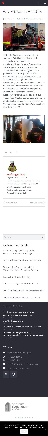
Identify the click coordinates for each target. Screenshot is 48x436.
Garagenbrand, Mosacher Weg (16, 277)
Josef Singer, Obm (16, 174)
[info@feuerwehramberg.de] (5, 352)
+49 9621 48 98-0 (14, 357)
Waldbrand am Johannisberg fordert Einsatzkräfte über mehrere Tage (19, 313)
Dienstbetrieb (24, 19)
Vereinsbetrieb (37, 19)
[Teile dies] (11, 152)
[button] (39, 3)
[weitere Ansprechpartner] (5, 368)
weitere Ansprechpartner (18, 368)
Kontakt (7, 346)
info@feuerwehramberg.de (19, 352)
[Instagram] (13, 374)
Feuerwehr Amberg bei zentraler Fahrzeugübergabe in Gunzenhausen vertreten (23, 334)
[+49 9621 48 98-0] (5, 357)
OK (24, 431)
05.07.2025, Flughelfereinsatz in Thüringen (21, 297)
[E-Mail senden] (5, 152)
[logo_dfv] (24, 407)
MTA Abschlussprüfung (13, 321)
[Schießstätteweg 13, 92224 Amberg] (5, 364)
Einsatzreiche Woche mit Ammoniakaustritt (22, 260)
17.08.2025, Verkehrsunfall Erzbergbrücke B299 (23, 290)
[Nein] (45, 429)
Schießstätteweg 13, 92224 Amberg (22, 364)
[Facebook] (6, 374)
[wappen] (3, 3)
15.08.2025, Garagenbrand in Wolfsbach (20, 283)
